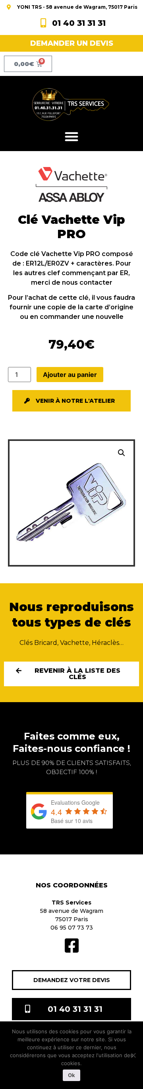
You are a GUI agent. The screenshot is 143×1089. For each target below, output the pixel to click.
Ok (71, 1075)
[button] (71, 136)
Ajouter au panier (70, 375)
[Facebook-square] (71, 945)
